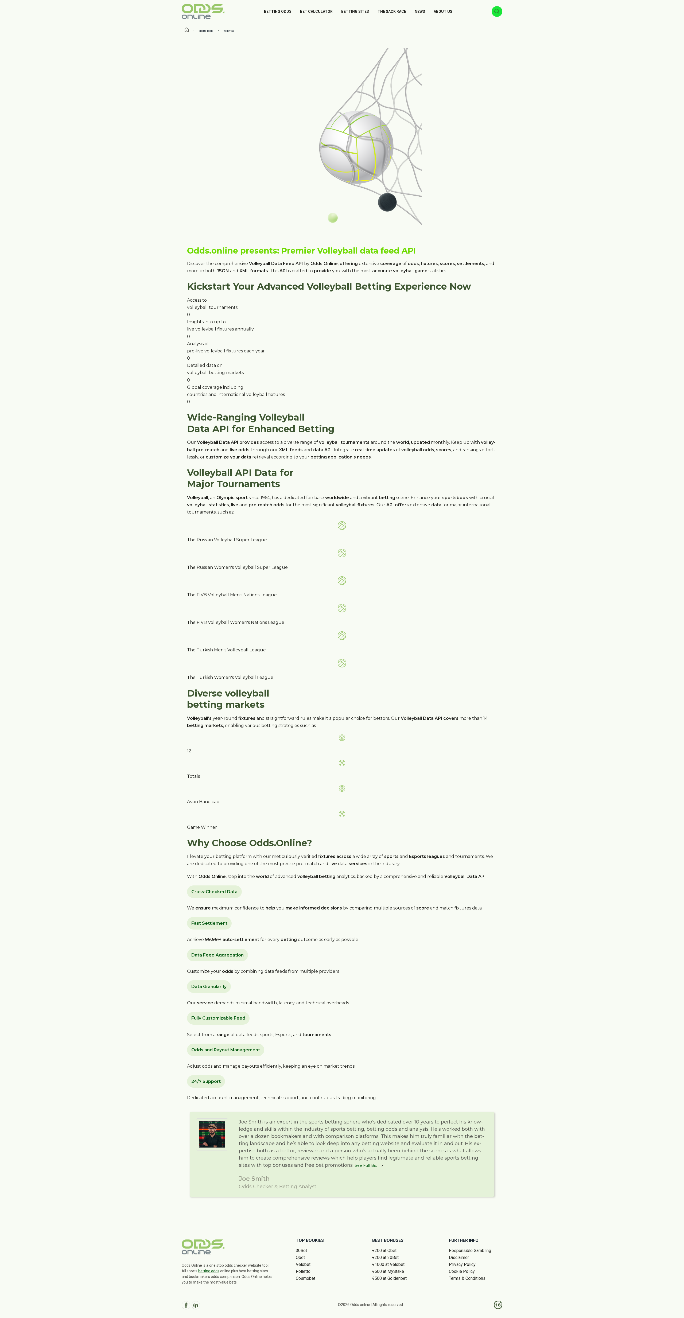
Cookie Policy (462, 1271)
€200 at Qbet (384, 1250)
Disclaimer (459, 1257)
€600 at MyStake (388, 1271)
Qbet (300, 1257)
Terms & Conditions (467, 1278)
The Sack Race (392, 11)
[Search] (497, 11)
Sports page (206, 30)
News (420, 11)
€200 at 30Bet (385, 1257)
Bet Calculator (316, 11)
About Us (443, 11)
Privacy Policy (462, 1264)
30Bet (301, 1250)
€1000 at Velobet (388, 1264)
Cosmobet (305, 1278)
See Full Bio (366, 1165)
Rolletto (303, 1271)
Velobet (303, 1264)
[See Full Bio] (382, 1166)
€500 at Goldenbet (389, 1278)
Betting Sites (355, 11)
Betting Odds (278, 11)
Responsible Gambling (470, 1250)
